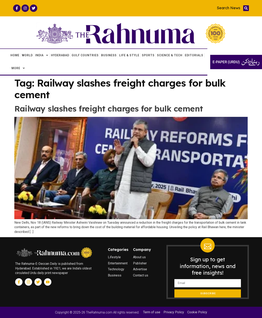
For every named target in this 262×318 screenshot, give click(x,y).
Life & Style (129, 55)
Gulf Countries (85, 55)
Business (109, 55)
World (27, 55)
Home (14, 55)
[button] (246, 8)
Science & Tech (169, 55)
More (15, 68)
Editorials (194, 55)
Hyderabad (60, 55)
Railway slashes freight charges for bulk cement (108, 109)
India (39, 55)
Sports (148, 55)
